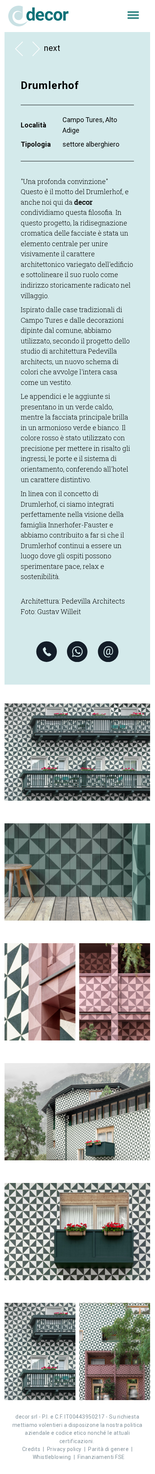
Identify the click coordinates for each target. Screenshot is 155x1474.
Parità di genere (108, 1449)
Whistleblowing (52, 1457)
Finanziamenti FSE (101, 1457)
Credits (31, 1449)
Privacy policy (64, 1449)
